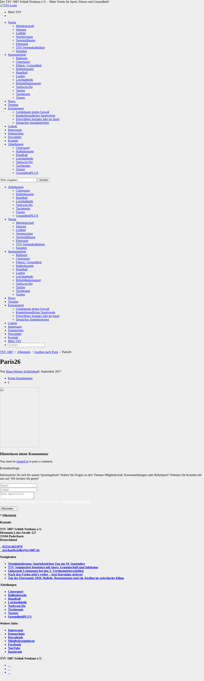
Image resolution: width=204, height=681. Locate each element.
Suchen (43, 180)
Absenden (8, 508)
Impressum (15, 630)
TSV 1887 (6, 352)
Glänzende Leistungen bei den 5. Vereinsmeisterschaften (46, 571)
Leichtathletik (17, 602)
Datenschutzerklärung (75, 501)
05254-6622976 (12, 546)
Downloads (15, 637)
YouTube (14, 648)
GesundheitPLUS (20, 616)
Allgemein (23, 352)
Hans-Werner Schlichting (22, 371)
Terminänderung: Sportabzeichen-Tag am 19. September (46, 563)
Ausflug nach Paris (46, 352)
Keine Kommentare (20, 378)
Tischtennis (15, 609)
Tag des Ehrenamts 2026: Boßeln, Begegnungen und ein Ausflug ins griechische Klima (66, 578)
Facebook (14, 644)
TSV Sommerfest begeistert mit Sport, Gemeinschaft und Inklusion (53, 567)
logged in (22, 461)
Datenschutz (16, 633)
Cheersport (15, 591)
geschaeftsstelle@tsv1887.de (21, 550)
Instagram (15, 651)
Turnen (13, 613)
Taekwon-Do (17, 606)
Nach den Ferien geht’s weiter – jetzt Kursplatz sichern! (45, 574)
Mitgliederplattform (21, 641)
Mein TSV (15, 341)
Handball (14, 598)
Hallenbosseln (17, 595)
